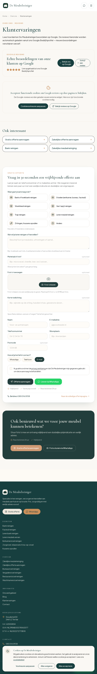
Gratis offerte (13, 511)
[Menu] (91, 5)
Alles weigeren (47, 666)
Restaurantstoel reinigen (13, 576)
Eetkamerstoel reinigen (12, 541)
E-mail (39, 359)
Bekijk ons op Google (66, 63)
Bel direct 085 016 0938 (20, 396)
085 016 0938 (12, 644)
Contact (6, 604)
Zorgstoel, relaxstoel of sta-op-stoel (18, 545)
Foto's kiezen (50, 285)
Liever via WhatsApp (50, 381)
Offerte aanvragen (22, 381)
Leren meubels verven (11, 537)
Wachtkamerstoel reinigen (13, 580)
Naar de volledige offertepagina (74, 396)
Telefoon (28, 359)
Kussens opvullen (10, 548)
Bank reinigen (8, 526)
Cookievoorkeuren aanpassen (33, 106)
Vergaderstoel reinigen (12, 572)
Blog (5, 597)
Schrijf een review (82, 63)
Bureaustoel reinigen (11, 569)
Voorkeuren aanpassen (25, 666)
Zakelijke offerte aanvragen (14, 565)
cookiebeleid (18, 660)
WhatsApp (14, 359)
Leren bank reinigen (10, 533)
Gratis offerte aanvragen (28, 448)
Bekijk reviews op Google (65, 106)
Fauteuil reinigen (9, 529)
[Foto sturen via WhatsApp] (84, 6)
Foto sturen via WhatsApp (61, 448)
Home (5, 16)
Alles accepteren (65, 666)
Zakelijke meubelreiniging (13, 561)
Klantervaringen (9, 600)
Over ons (13, 16)
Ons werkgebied (9, 593)
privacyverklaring (38, 368)
